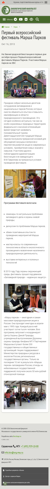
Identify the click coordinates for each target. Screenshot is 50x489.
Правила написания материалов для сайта (17, 482)
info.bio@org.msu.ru (14, 452)
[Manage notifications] (5, 484)
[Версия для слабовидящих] (32, 19)
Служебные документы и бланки (14, 470)
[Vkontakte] (26, 19)
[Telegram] (15, 19)
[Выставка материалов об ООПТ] (25, 197)
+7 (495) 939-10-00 (29, 446)
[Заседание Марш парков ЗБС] (25, 408)
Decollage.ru (17, 436)
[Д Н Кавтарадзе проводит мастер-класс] (25, 311)
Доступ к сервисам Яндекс (12, 476)
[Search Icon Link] (37, 19)
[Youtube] (20, 19)
